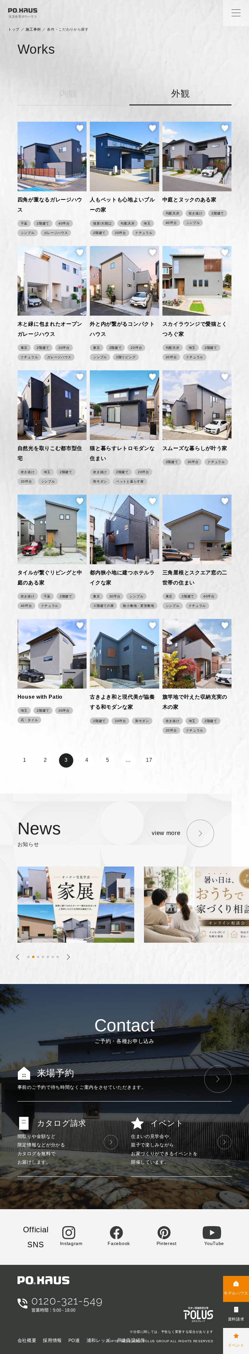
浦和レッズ (99, 1340)
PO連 (74, 1340)
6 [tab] (54, 958)
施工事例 (33, 29)
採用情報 (52, 1340)
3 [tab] (40, 958)
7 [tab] (59, 958)
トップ (13, 29)
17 (149, 760)
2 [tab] (35, 958)
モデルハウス (236, 1293)
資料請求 (236, 1319)
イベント (236, 1345)
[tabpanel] (81, 905)
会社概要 (27, 1340)
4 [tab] (45, 958)
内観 (68, 94)
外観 (180, 94)
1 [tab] (30, 958)
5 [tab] (50, 958)
